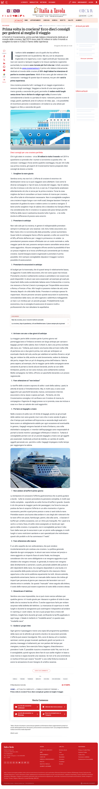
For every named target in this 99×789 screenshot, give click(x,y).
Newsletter (62, 757)
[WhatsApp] (18, 16)
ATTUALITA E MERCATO (49, 25)
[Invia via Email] (4, 70)
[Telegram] (13, 16)
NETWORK (43, 2)
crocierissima (56, 679)
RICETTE (62, 20)
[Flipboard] (21, 16)
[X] (5, 16)
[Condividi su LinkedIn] (4, 63)
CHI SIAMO (52, 2)
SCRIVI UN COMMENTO (41, 670)
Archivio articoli (63, 750)
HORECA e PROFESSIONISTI (47, 759)
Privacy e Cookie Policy (84, 750)
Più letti (61, 764)
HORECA (54, 20)
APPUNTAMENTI (35, 20)
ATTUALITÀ (18, 20)
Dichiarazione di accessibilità (85, 759)
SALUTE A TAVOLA (45, 764)
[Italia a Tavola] (49, 10)
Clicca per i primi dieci (87, 58)
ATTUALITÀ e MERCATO (46, 750)
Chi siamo (61, 759)
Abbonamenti (82, 2)
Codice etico (81, 754)
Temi (60, 752)
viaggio (65, 679)
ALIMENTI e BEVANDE (45, 766)
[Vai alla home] (3, 20)
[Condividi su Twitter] (4, 60)
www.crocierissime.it (30, 68)
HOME (40, 25)
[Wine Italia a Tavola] (13, 11)
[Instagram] (10, 16)
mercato (38, 679)
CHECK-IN (46, 20)
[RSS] (24, 16)
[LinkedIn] (8, 16)
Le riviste (61, 754)
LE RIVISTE (24, 2)
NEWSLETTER (34, 2)
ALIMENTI (79, 20)
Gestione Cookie (82, 752)
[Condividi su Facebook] (4, 56)
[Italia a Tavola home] (20, 747)
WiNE (26, 20)
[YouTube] (16, 16)
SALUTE (70, 20)
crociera (46, 679)
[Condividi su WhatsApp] (4, 66)
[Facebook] (3, 16)
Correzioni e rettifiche (83, 757)
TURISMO (22, 679)
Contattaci (61, 761)
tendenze (30, 679)
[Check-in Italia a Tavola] (86, 11)
